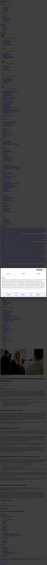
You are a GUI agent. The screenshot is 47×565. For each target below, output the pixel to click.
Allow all (38, 294)
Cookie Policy (6, 290)
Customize (23, 294)
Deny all (8, 294)
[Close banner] (45, 269)
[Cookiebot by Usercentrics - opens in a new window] (37, 270)
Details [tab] (23, 273)
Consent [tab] (8, 273)
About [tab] (39, 273)
